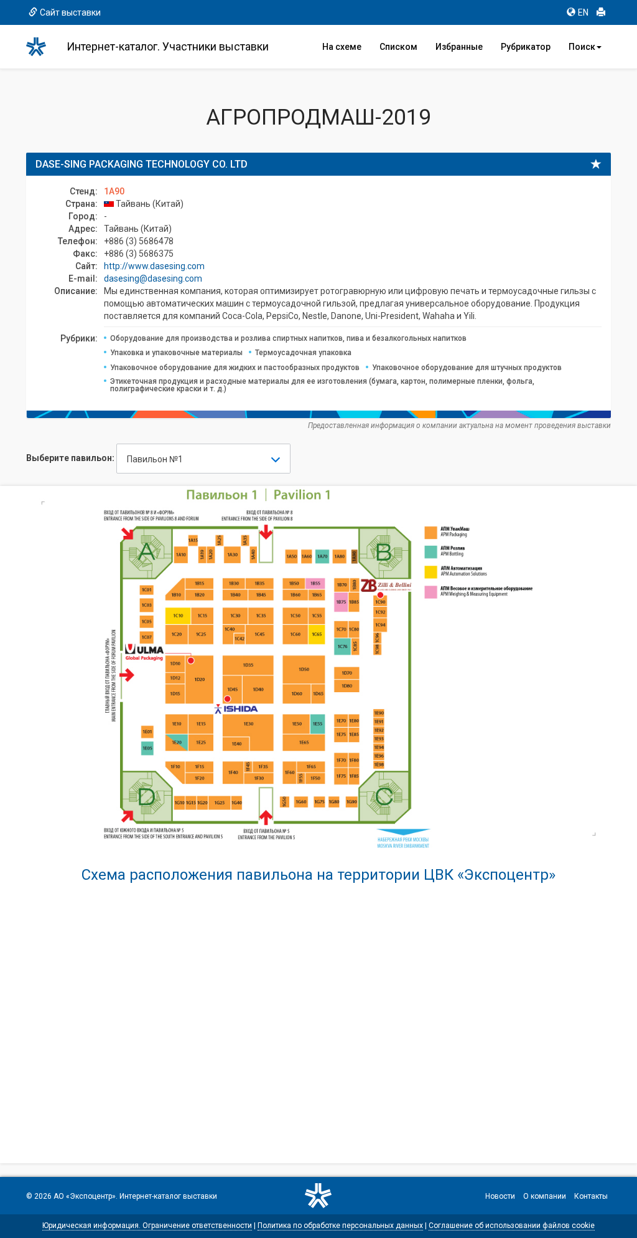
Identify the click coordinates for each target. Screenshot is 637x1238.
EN (583, 12)
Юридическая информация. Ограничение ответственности (147, 1225)
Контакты (591, 1196)
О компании (544, 1196)
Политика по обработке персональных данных (340, 1225)
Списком (398, 47)
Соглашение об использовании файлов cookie (512, 1225)
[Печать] (601, 12)
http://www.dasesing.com (154, 266)
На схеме (341, 47)
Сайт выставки (70, 12)
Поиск (582, 47)
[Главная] (41, 46)
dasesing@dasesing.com (153, 278)
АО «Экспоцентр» (84, 1196)
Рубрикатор (526, 47)
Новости (500, 1196)
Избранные (459, 47)
